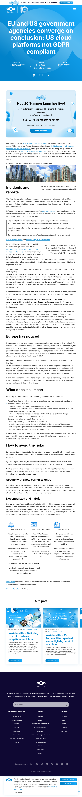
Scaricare (40, 716)
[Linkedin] (47, 764)
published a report (49, 211)
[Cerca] (66, 704)
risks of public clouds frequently (35, 143)
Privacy (16, 723)
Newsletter (40, 749)
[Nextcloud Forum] (52, 764)
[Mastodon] (34, 75)
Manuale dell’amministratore (40, 723)
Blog (38, 65)
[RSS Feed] (67, 764)
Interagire (64, 711)
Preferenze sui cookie (23, 764)
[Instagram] (42, 764)
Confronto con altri (40, 742)
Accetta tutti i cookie (68, 779)
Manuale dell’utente (40, 727)
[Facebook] (37, 764)
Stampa (16, 727)
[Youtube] (57, 764)
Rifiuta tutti (68, 783)
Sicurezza (40, 731)
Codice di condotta (16, 720)
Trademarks (16, 735)
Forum (64, 720)
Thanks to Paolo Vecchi (14, 589)
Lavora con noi (16, 716)
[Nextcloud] (17, 9)
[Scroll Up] (78, 793)
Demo (64, 723)
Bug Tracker (64, 731)
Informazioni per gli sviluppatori (40, 735)
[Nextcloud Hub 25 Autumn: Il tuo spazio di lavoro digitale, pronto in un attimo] (60, 618)
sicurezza (47, 68)
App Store (40, 720)
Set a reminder (41, 131)
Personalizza (18, 792)
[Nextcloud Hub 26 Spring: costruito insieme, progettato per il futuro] (23, 618)
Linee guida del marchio (16, 738)
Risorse (40, 711)
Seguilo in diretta (66, 2)
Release (36, 629)
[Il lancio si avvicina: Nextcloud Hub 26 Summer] (14, 2)
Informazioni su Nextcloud (16, 711)
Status (40, 753)
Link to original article (14, 240)
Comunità (29, 629)
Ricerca (40, 746)
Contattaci (64, 727)
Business (44, 65)
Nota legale (16, 731)
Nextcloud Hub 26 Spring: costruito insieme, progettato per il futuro (23, 636)
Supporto (64, 716)
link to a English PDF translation (38, 240)
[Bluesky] (41, 75)
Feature (16, 742)
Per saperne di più (14, 660)
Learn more (10, 582)
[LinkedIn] (48, 75)
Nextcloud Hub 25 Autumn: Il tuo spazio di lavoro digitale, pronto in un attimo (60, 640)
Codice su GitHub (40, 738)
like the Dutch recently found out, (33, 151)
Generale (38, 68)
